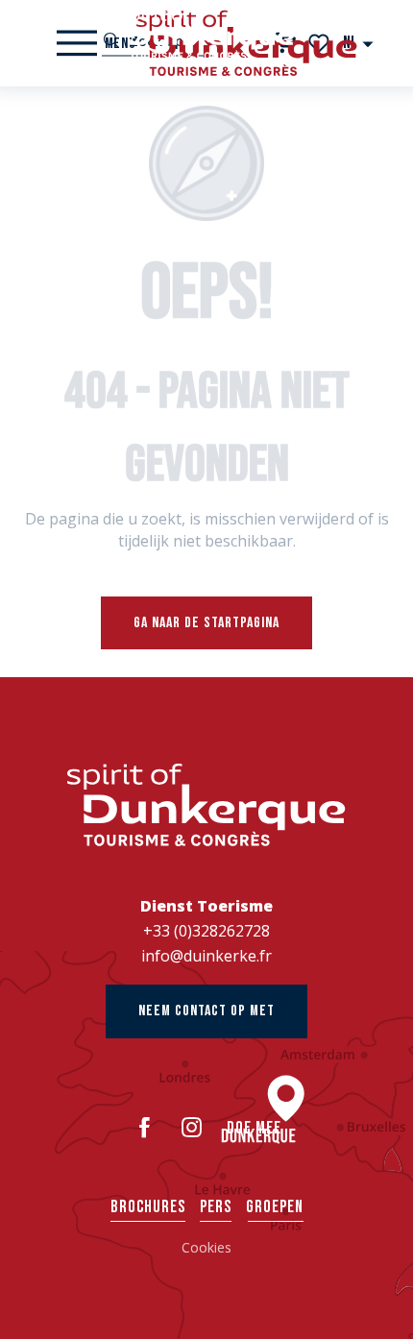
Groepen (275, 1207)
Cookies (206, 1247)
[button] (358, 42)
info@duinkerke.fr (206, 955)
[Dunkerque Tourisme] (206, 34)
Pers (215, 1207)
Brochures (147, 1207)
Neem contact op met (206, 1011)
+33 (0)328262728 (206, 930)
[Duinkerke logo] (206, 805)
